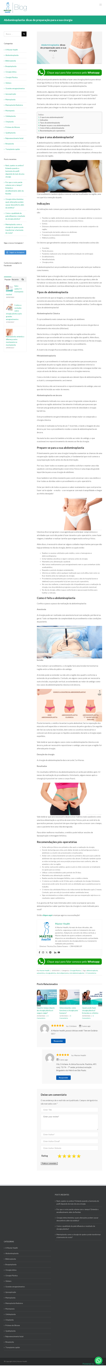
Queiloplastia (10, 133)
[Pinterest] (50, 952)
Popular (8, 279)
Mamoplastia (10, 99)
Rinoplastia (9, 144)
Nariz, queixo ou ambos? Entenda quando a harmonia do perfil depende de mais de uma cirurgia (92, 1013)
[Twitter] (47, 952)
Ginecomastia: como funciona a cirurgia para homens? (46, 1010)
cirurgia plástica (50, 973)
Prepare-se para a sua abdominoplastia (55, 125)
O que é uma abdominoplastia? (51, 117)
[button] (98, 1360)
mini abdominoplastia (76, 973)
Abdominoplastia (11, 55)
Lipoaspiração (10, 94)
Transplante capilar (12, 149)
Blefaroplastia (10, 61)
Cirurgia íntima (10, 72)
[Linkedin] (55, 952)
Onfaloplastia (10, 116)
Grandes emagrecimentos (15, 88)
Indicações (44, 120)
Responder (58, 1046)
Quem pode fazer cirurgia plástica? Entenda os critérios (67, 1010)
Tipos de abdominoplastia (50, 123)
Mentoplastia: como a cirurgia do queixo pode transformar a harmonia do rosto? (78, 1241)
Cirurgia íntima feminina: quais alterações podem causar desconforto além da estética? (77, 1224)
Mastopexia (9, 111)
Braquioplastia (10, 66)
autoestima (41, 973)
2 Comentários (91, 973)
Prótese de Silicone (12, 127)
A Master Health (11, 50)
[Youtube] (59, 952)
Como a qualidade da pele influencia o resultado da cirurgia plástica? (15, 216)
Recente (15, 279)
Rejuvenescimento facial (14, 138)
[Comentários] (22, 279)
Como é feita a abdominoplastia (52, 128)
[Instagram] (43, 952)
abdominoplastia (92, 970)
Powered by (93, 1363)
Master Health (45, 970)
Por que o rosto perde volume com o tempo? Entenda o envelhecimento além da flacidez (77, 1215)
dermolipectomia (63, 973)
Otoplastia (9, 122)
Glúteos (8, 83)
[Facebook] (39, 952)
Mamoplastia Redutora (14, 105)
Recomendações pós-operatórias (52, 131)
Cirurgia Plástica (75, 970)
